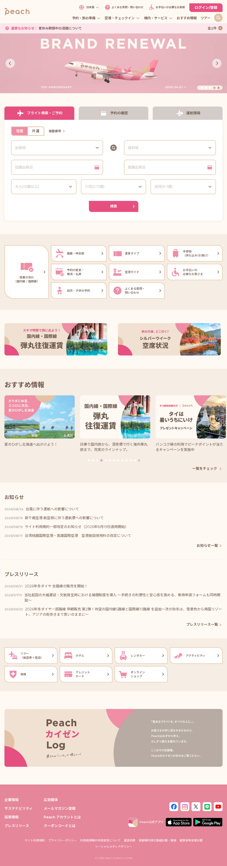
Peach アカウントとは (62, 817)
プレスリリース (16, 826)
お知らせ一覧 (207, 546)
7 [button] (114, 460)
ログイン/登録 (206, 8)
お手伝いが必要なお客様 (170, 7)
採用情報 (11, 817)
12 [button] (135, 460)
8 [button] (118, 460)
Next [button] (216, 63)
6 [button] (110, 460)
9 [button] (122, 460)
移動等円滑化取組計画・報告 (157, 840)
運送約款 (129, 840)
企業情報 (11, 800)
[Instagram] (184, 806)
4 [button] (214, 88)
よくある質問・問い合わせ (127, 7)
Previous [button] (10, 63)
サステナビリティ (18, 808)
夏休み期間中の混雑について (46, 27)
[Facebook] (173, 806)
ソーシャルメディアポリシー (113, 846)
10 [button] (127, 460)
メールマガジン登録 (60, 808)
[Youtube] (218, 806)
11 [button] (131, 460)
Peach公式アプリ (151, 822)
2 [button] (206, 88)
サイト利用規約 (35, 840)
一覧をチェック (205, 468)
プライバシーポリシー (62, 840)
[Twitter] (196, 806)
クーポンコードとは (60, 826)
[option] (113, 63)
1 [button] (202, 88)
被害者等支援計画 (191, 840)
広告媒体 (51, 800)
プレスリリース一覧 (202, 624)
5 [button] (106, 460)
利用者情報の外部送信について (100, 840)
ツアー (205, 18)
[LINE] (207, 806)
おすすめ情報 (187, 18)
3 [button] (210, 88)
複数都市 (55, 131)
